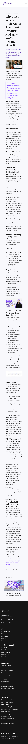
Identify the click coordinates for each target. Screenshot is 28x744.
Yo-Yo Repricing (5, 714)
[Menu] (26, 3)
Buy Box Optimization (7, 702)
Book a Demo (5, 641)
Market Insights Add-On (7, 718)
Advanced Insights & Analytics (9, 709)
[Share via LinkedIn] (13, 569)
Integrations (4, 636)
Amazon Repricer (6, 665)
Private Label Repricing (7, 723)
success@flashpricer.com (11, 623)
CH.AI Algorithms (6, 704)
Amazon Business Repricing (8, 721)
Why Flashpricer (5, 631)
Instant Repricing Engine (8, 700)
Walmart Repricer (6, 668)
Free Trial (3, 638)
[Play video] (14, 303)
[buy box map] (14, 585)
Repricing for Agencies (7, 675)
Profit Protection (5, 711)
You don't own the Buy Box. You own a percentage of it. (14, 594)
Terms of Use (12, 738)
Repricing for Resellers (7, 670)
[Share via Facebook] (6, 569)
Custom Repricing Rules (7, 707)
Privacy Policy (4, 738)
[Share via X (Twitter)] (9, 569)
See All (20, 577)
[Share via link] (16, 569)
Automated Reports (6, 716)
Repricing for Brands (6, 672)
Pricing (3, 634)
